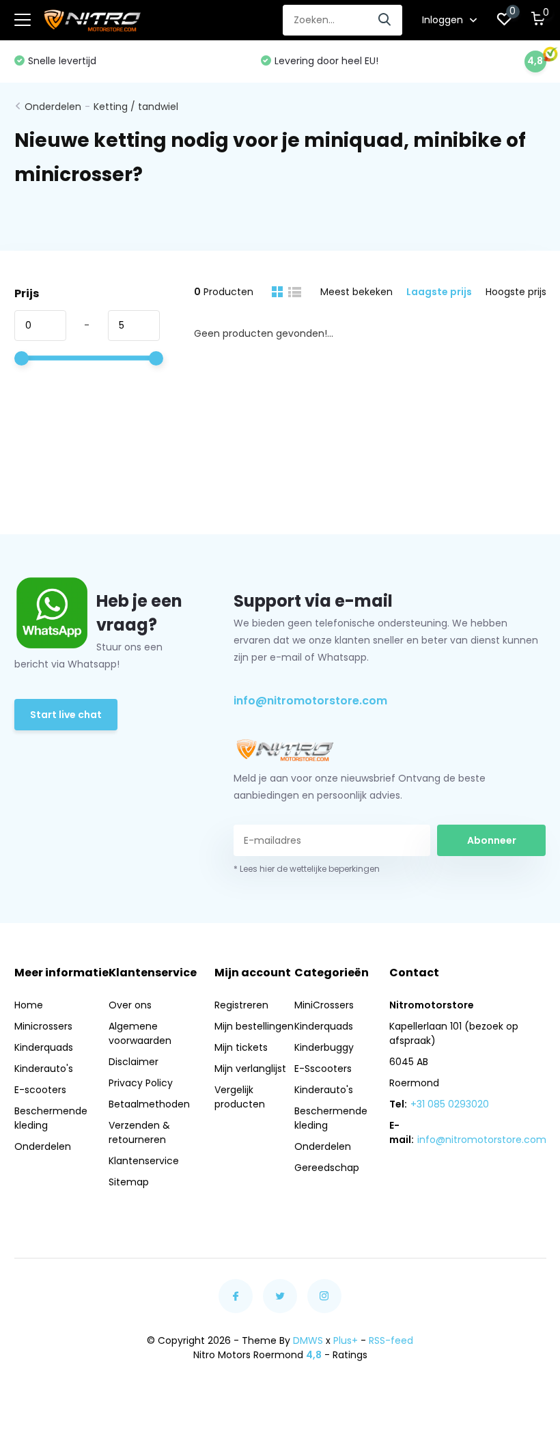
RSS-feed (391, 1340)
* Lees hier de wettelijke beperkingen (307, 869)
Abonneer (491, 840)
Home (28, 1005)
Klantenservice (144, 1161)
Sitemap (129, 1182)
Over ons (130, 1005)
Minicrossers (43, 1026)
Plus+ (345, 1340)
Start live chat (66, 714)
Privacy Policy (141, 1083)
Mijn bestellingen (254, 1026)
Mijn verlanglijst (250, 1068)
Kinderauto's (43, 1068)
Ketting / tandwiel (136, 106)
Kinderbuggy (324, 1047)
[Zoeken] (385, 20)
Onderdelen (53, 106)
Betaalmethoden (149, 1104)
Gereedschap (326, 1167)
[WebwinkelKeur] (280, 1403)
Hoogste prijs (516, 292)
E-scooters (40, 1090)
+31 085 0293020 (449, 1104)
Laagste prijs (439, 292)
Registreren (241, 1005)
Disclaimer (133, 1062)
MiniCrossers (324, 1005)
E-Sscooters (323, 1068)
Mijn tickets (241, 1047)
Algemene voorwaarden (140, 1033)
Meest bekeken (356, 292)
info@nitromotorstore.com (310, 700)
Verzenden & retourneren (139, 1132)
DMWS (308, 1340)
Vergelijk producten (239, 1097)
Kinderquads (43, 1047)
